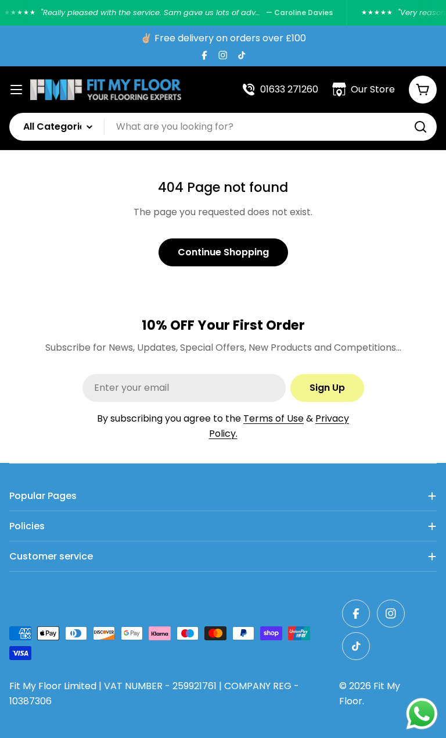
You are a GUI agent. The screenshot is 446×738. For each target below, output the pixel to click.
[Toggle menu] (16, 90)
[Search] (420, 127)
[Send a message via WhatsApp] (422, 714)
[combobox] (223, 127)
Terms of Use (273, 418)
